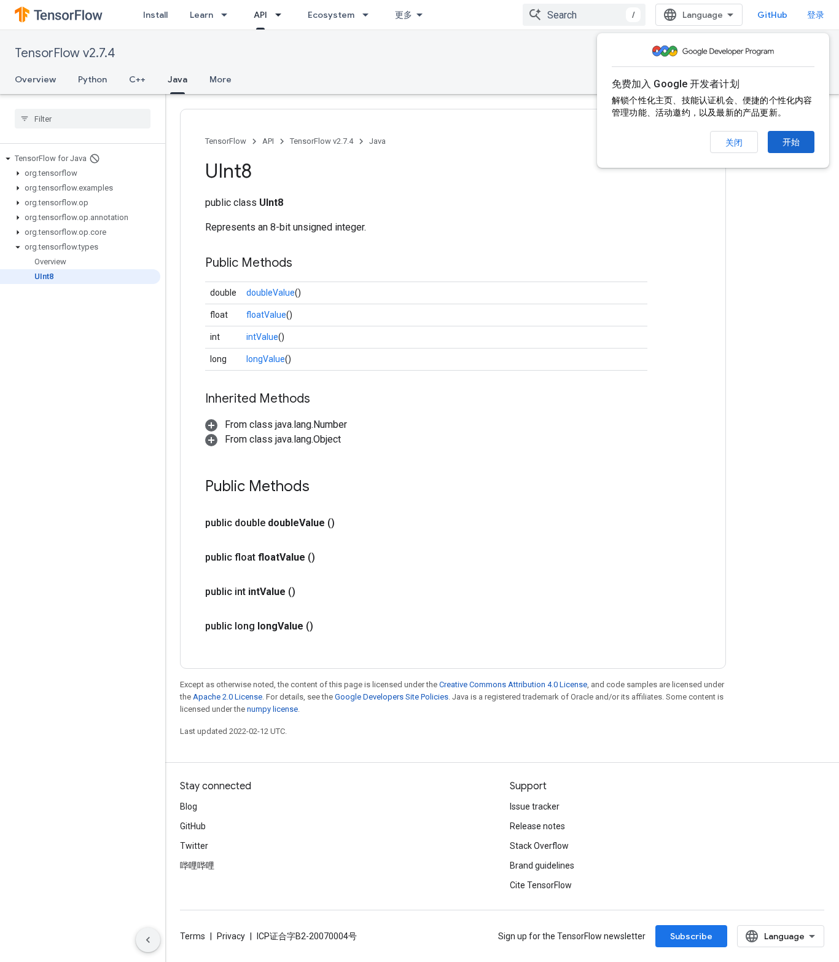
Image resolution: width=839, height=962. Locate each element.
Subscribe (691, 936)
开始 (791, 142)
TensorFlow (225, 141)
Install (155, 14)
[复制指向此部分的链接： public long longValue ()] (328, 626)
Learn (201, 14)
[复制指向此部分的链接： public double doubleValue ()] (349, 523)
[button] (80, 158)
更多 (403, 14)
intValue (262, 337)
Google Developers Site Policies (391, 696)
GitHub (772, 14)
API (260, 14)
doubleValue (270, 293)
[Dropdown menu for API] (282, 15)
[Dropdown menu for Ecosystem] (369, 15)
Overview (35, 79)
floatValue (266, 315)
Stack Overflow (539, 846)
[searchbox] (82, 118)
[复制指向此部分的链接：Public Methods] (304, 263)
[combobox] (584, 15)
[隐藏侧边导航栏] (148, 940)
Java (177, 79)
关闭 (734, 142)
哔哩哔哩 (197, 865)
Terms (192, 936)
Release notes (537, 826)
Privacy (231, 936)
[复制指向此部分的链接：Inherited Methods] (322, 399)
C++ (137, 79)
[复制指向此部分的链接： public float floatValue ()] (330, 557)
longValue (265, 359)
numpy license (272, 709)
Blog (188, 806)
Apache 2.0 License (227, 696)
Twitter (194, 846)
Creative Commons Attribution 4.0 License (513, 684)
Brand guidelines (542, 865)
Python (92, 79)
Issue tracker (535, 806)
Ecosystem (331, 14)
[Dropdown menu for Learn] (228, 15)
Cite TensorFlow (541, 885)
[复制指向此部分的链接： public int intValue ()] (310, 592)
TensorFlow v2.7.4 (65, 53)
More (220, 79)
